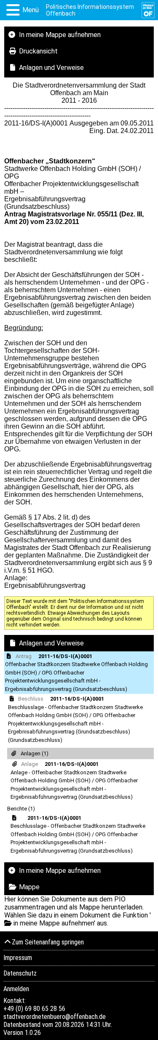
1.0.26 (33, 1033)
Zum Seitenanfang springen (48, 942)
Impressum (17, 958)
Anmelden (16, 989)
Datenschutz (20, 973)
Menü (30, 10)
